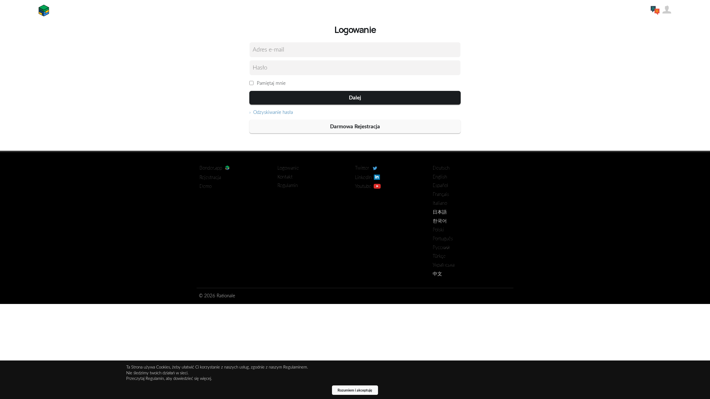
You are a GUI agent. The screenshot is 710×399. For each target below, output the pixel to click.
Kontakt (285, 177)
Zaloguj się (666, 9)
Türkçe (439, 256)
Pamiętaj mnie (270, 83)
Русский (441, 247)
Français (441, 194)
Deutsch (441, 168)
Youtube (364, 186)
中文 (437, 274)
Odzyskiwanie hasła (272, 112)
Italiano (440, 203)
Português (443, 238)
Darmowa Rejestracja (355, 126)
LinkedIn (364, 177)
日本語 (440, 212)
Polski (438, 229)
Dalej (355, 98)
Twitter (363, 168)
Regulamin (287, 185)
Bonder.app (44, 10)
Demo (205, 186)
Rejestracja (210, 177)
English (440, 177)
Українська (444, 265)
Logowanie (288, 168)
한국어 (440, 221)
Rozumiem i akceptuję (355, 390)
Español (440, 185)
